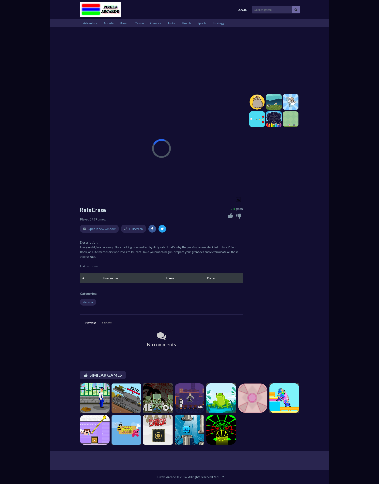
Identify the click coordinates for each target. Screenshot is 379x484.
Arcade (88, 302)
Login (242, 9)
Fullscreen (136, 229)
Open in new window (101, 229)
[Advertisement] (189, 60)
